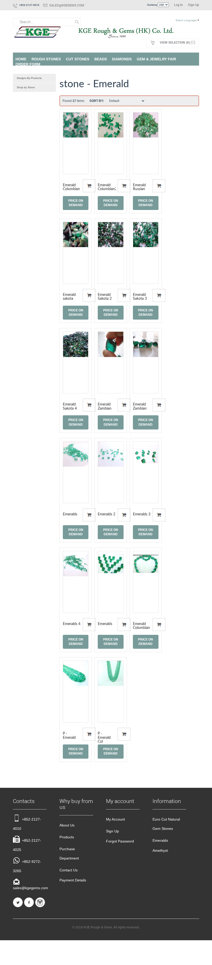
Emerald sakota (69, 297)
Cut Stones (77, 59)
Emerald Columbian (71, 187)
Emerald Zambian (104, 406)
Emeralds (70, 514)
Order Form (28, 64)
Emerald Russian (139, 187)
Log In (178, 5)
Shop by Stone (26, 87)
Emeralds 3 (141, 514)
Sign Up (193, 5)
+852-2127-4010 (27, 824)
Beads (100, 59)
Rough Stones (46, 59)
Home (21, 59)
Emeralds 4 (71, 624)
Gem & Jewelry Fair (156, 59)
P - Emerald (69, 735)
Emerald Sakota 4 (70, 406)
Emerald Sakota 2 (105, 297)
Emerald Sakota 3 (140, 297)
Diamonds (122, 59)
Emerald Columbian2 (107, 187)
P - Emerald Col (104, 737)
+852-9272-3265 (27, 866)
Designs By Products (29, 78)
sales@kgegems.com (66, 5)
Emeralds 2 (106, 514)
